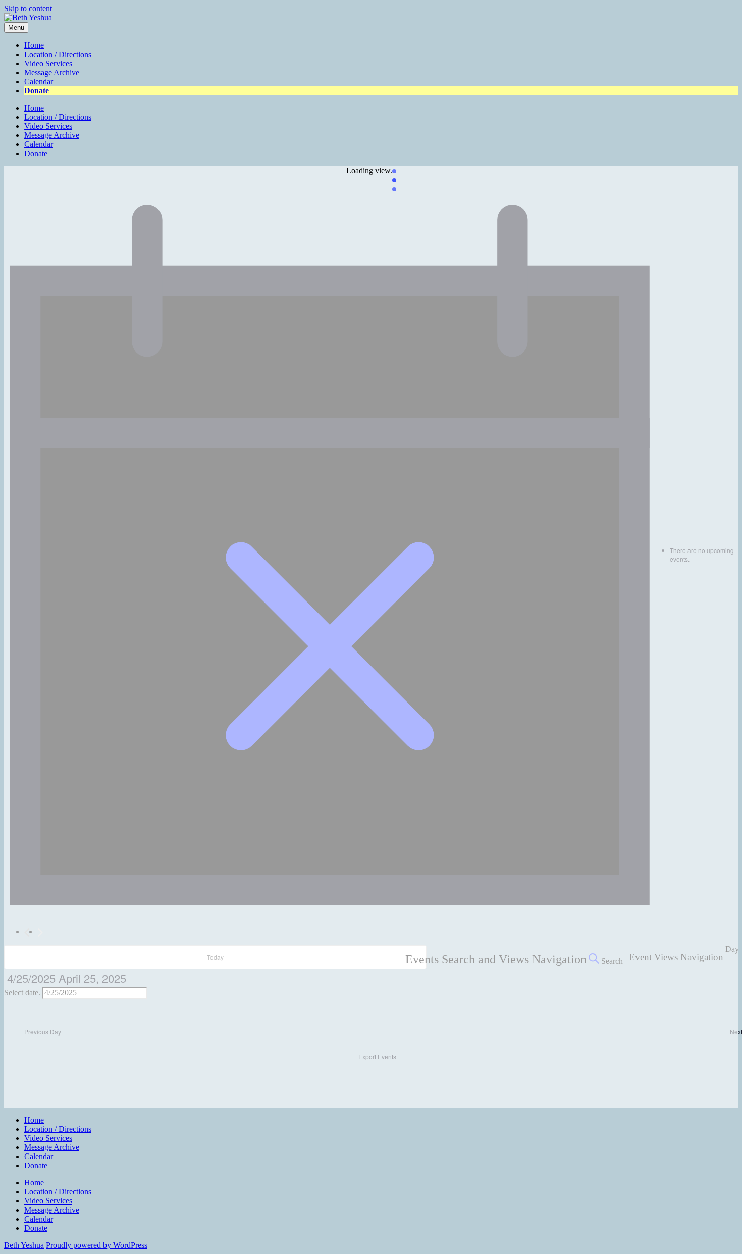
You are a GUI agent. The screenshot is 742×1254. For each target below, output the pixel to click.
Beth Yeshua (24, 1245)
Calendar (38, 81)
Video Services (48, 63)
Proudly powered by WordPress (96, 1245)
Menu (16, 27)
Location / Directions (57, 54)
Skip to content (28, 8)
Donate (36, 90)
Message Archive (51, 72)
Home (34, 45)
